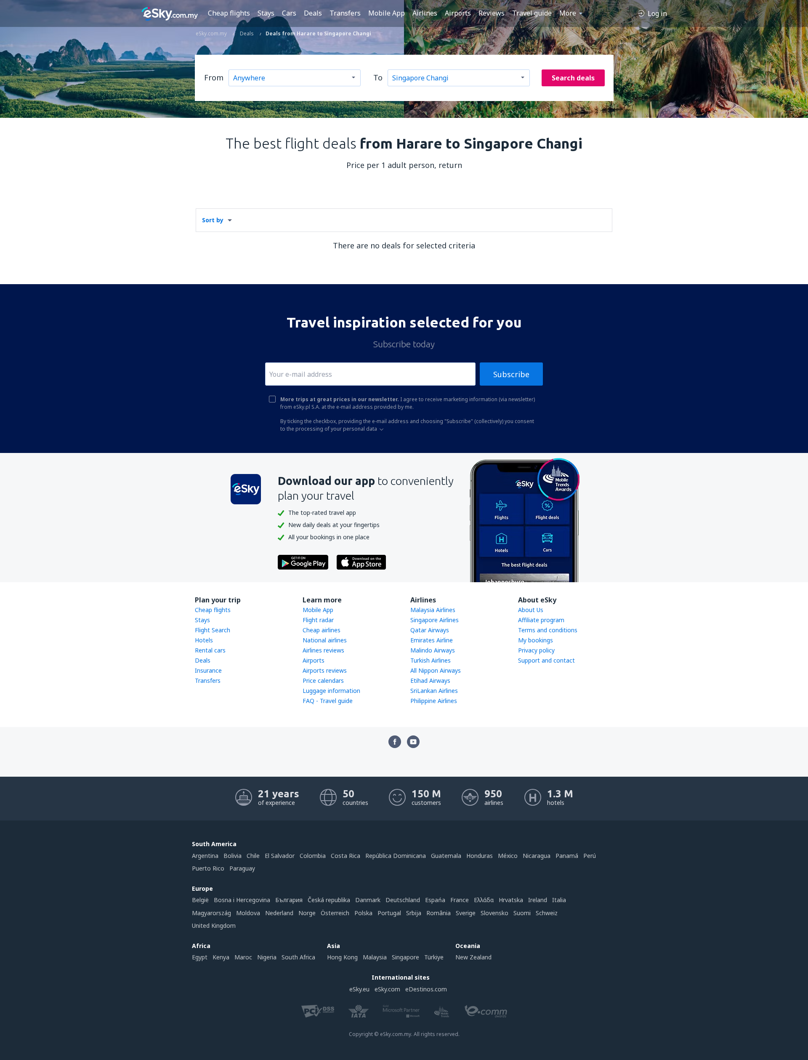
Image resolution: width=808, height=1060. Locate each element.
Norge (307, 913)
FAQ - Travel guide (328, 701)
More (567, 13)
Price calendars (323, 680)
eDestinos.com (426, 989)
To (378, 77)
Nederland (279, 913)
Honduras (479, 856)
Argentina (205, 856)
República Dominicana (395, 856)
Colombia (313, 856)
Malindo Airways (432, 650)
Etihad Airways (430, 680)
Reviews (491, 13)
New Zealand (473, 957)
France (459, 900)
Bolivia (232, 856)
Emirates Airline (431, 640)
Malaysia (375, 957)
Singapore (405, 957)
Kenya (221, 957)
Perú (589, 856)
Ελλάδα (484, 900)
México (508, 856)
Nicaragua (536, 856)
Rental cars (210, 650)
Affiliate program (541, 620)
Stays (266, 13)
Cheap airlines (321, 630)
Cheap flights (229, 13)
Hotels (204, 640)
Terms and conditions (547, 630)
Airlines (424, 13)
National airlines (325, 640)
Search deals (573, 78)
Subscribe (511, 374)
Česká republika (329, 900)
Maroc (243, 957)
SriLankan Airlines (434, 691)
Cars (289, 13)
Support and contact (546, 660)
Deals (313, 13)
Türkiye (434, 957)
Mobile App (386, 13)
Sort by (212, 220)
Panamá (567, 856)
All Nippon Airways (435, 670)
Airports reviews (325, 670)
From (213, 77)
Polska (363, 913)
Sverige (466, 913)
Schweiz (547, 913)
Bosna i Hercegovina (242, 900)
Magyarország (211, 913)
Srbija (413, 913)
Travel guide (532, 13)
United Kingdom (214, 925)
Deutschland (402, 900)
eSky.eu (359, 989)
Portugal (389, 913)
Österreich (335, 913)
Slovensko (494, 913)
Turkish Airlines (430, 660)
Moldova (248, 913)
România (438, 913)
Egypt (199, 957)
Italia (559, 900)
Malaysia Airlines (432, 610)
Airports (458, 13)
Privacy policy (536, 650)
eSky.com (387, 989)
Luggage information (331, 691)
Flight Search (212, 630)
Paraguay (242, 868)
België (200, 900)
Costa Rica (345, 856)
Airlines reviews (323, 650)
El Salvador (280, 856)
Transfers (345, 13)
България (289, 900)
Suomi (522, 913)
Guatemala (446, 856)
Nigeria (266, 957)
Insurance (208, 670)
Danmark (367, 900)
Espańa (435, 900)
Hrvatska (511, 900)
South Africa (298, 957)
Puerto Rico (208, 868)
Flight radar (318, 620)
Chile (253, 856)
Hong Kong (342, 957)
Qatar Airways (429, 630)
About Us (530, 610)
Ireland (537, 900)
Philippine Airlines (433, 701)
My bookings (535, 640)
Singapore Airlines (434, 620)
